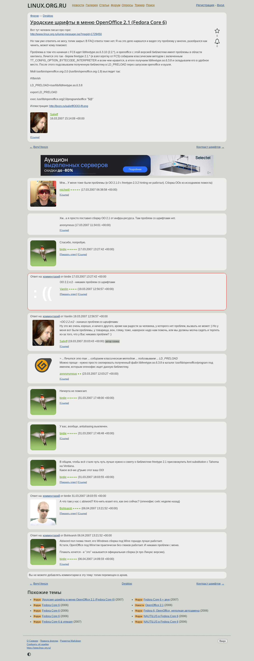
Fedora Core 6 (51, 605)
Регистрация (205, 5)
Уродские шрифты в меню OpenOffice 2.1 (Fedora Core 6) (98, 22)
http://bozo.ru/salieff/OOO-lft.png (68, 106)
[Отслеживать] (217, 41)
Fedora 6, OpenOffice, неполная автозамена (172, 610)
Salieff (54, 114)
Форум (115, 5)
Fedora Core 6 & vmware (57, 621)
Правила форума (49, 641)
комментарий (51, 276)
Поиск (150, 5)
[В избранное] (217, 31)
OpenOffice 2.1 (154, 605)
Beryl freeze (40, 147)
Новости (78, 5)
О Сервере (32, 641)
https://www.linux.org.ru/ (39, 647)
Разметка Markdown (70, 641)
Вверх (222, 641)
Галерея (92, 5)
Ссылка (35, 137)
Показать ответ (68, 254)
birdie (63, 249)
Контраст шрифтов (208, 147)
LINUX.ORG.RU (47, 5)
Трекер (140, 5)
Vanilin (64, 289)
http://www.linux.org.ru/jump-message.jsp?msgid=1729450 (66, 34)
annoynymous (68, 373)
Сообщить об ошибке (38, 644)
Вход (220, 5)
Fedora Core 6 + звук (157, 599)
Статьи (104, 5)
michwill (65, 189)
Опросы (127, 5)
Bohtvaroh (66, 508)
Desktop (48, 15)
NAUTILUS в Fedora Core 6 (161, 616)
